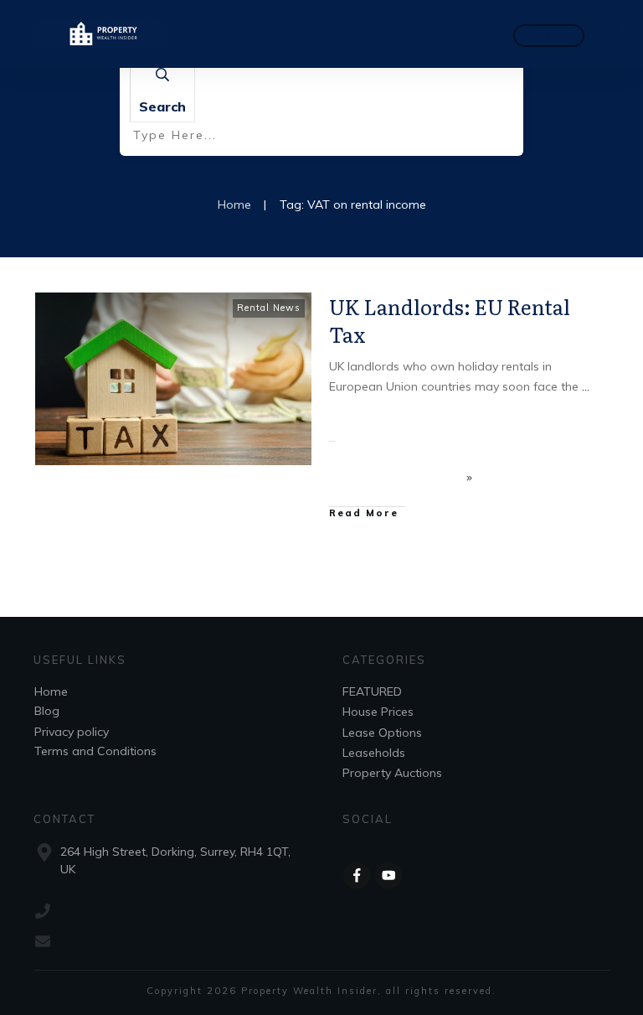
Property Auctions (392, 772)
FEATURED (372, 691)
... (585, 386)
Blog (46, 710)
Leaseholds (373, 752)
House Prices (378, 711)
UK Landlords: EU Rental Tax (449, 321)
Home (51, 691)
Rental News (269, 307)
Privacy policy (71, 731)
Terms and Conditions (95, 751)
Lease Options (382, 732)
